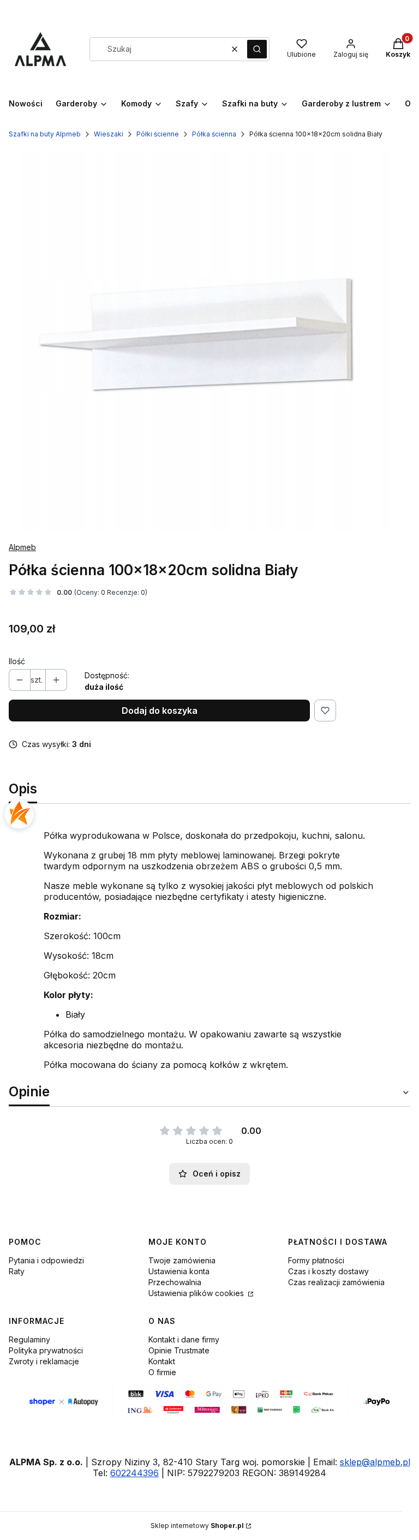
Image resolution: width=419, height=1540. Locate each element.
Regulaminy (29, 1339)
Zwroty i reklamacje (44, 1361)
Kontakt (161, 1361)
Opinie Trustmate (179, 1350)
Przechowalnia (174, 1282)
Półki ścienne (157, 134)
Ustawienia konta (179, 1271)
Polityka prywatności (46, 1350)
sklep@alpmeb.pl (375, 1462)
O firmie (162, 1372)
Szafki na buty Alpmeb (45, 134)
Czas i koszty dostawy (328, 1271)
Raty (17, 1271)
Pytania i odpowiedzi (46, 1260)
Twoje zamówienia (182, 1260)
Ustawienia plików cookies (197, 1293)
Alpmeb (22, 547)
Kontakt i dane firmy (183, 1339)
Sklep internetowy (197, 1525)
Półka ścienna (214, 134)
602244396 (134, 1472)
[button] (257, 49)
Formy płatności (316, 1260)
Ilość (17, 661)
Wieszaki (108, 134)
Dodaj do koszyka (159, 710)
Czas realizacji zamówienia (336, 1282)
